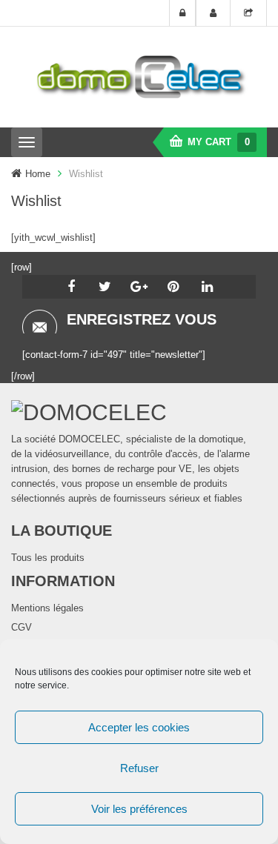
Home (37, 173)
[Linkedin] (207, 287)
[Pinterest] (173, 287)
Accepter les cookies (139, 727)
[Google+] (139, 287)
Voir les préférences (139, 809)
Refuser (139, 768)
